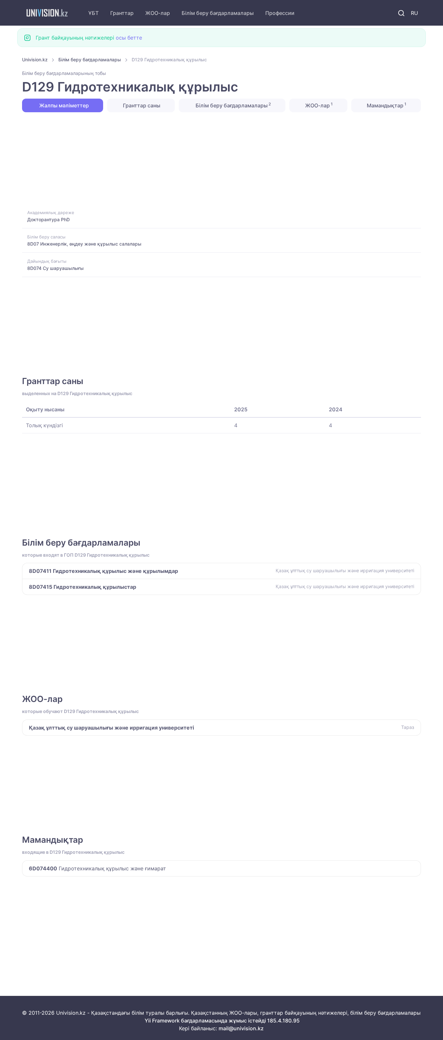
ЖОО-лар (157, 13)
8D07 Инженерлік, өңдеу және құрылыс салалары (84, 244)
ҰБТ (93, 13)
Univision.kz (35, 59)
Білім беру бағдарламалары (218, 13)
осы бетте (129, 37)
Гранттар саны (141, 105)
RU (414, 13)
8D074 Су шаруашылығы (55, 268)
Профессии (279, 13)
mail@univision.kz (241, 1028)
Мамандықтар (385, 105)
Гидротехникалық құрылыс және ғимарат (97, 868)
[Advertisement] (216, 160)
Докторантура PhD (48, 219)
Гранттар (122, 13)
